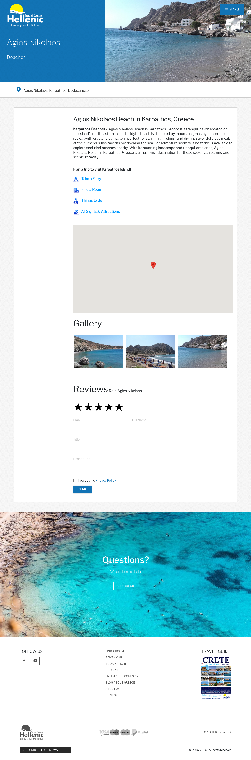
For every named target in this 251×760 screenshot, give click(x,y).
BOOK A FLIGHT (115, 664)
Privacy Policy (105, 480)
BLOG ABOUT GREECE (120, 682)
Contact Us (125, 586)
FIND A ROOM (114, 651)
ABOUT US (112, 689)
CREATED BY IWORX (217, 732)
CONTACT (112, 695)
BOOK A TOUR (115, 670)
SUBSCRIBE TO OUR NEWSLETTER (45, 750)
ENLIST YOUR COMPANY (121, 676)
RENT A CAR (113, 657)
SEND (82, 489)
